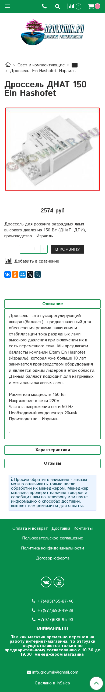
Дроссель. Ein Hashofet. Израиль (43, 71)
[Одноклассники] (15, 274)
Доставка (60, 528)
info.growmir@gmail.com (55, 672)
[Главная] (8, 65)
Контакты (83, 528)
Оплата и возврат (30, 528)
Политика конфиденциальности (52, 548)
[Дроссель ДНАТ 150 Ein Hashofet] (52, 149)
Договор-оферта (52, 558)
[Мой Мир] (22, 274)
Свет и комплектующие (41, 65)
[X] (30, 274)
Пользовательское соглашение (52, 538)
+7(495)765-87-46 (55, 601)
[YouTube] (59, 582)
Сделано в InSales (52, 683)
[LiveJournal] (37, 274)
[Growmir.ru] (52, 32)
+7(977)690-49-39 (55, 610)
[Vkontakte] (46, 582)
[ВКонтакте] (7, 274)
